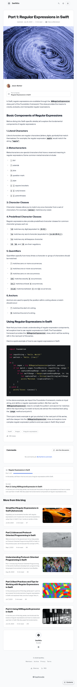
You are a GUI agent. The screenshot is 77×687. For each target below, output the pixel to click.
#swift (10, 431)
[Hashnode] (38, 647)
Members (29, 661)
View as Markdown (54, 22)
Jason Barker (17, 86)
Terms (49, 661)
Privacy (42, 661)
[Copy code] (68, 347)
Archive (36, 661)
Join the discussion (62, 450)
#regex (17, 431)
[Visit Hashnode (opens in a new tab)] (38, 677)
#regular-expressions (30, 431)
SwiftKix (15, 3)
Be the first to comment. (44, 457)
